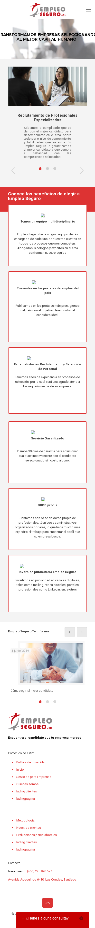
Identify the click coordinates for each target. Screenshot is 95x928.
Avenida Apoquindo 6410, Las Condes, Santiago (42, 879)
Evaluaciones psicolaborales (36, 835)
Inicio (20, 769)
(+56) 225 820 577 (39, 871)
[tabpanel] (47, 114)
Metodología (25, 820)
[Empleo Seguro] (47, 9)
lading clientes (26, 791)
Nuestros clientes (28, 827)
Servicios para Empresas (33, 777)
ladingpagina (25, 798)
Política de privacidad (31, 762)
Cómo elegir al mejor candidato (31, 690)
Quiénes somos (27, 784)
